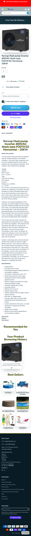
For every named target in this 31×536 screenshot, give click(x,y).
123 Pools (17, 533)
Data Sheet (5, 316)
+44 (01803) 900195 (10, 444)
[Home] (9, 9)
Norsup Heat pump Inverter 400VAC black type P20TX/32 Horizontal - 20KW (12, 355)
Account (26, 9)
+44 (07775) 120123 (6, 449)
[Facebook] (2, 470)
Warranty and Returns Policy (9, 484)
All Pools (8, 386)
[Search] (28, 13)
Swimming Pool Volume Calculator (10, 491)
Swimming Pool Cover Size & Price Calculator (13, 489)
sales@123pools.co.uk (10, 441)
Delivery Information (6, 482)
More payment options (15, 117)
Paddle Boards (8, 421)
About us (4, 479)
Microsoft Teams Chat (7, 452)
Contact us (4, 496)
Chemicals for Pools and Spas (22, 386)
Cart (28, 9)
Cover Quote (5, 498)
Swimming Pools (22, 404)
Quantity (4, 67)
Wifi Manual (5, 320)
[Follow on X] (4, 470)
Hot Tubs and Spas (8, 404)
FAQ (3, 494)
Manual (4, 318)
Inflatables (22, 421)
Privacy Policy (5, 487)
